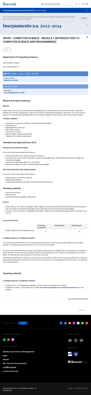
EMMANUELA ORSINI (11, 80)
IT (80, 4)
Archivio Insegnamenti (42, 17)
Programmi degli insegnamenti (27, 17)
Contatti (83, 18)
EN (76, 4)
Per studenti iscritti (12, 17)
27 (18, 67)
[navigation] (45, 10)
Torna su (81, 310)
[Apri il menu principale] (87, 4)
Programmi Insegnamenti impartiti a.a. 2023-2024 (62, 17)
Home (4, 17)
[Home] (9, 4)
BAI (7, 49)
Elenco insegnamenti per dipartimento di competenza (17, 19)
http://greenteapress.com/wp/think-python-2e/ (61, 287)
